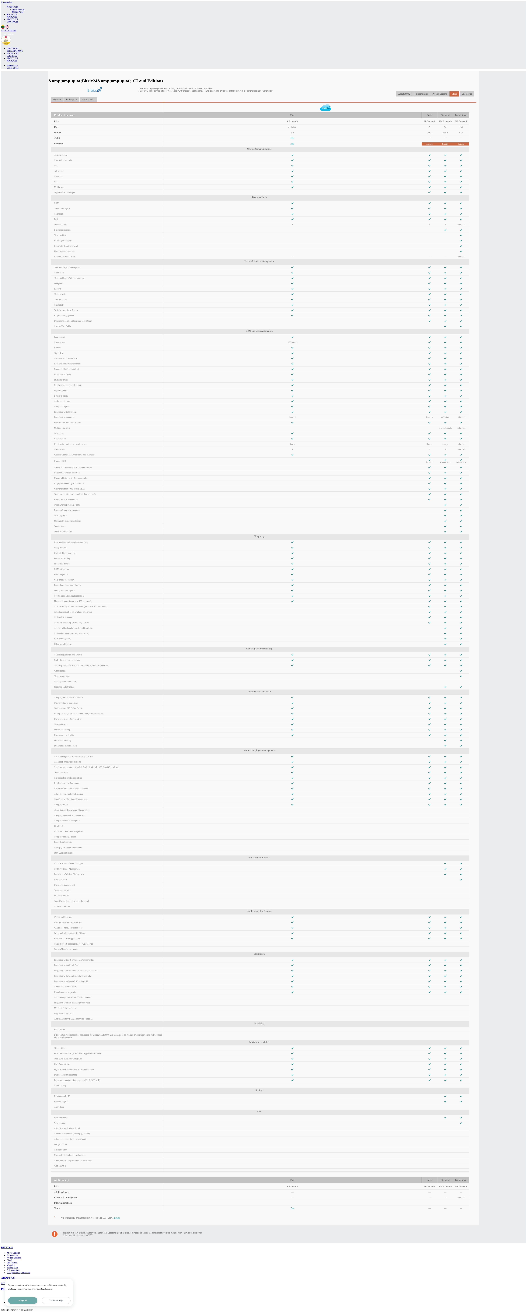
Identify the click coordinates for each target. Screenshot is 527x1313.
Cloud (454, 94)
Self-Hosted (467, 94)
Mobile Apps (17, 12)
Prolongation (71, 99)
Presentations (422, 94)
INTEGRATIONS (15, 51)
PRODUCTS (12, 7)
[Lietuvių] (3, 28)
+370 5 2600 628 (8, 30)
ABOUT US (12, 19)
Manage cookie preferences (18, 1272)
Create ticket (6, 2)
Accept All (22, 1300)
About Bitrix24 (404, 94)
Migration (57, 99)
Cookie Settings (56, 1300)
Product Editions (439, 94)
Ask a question (88, 99)
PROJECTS (12, 17)
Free (292, 138)
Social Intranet (18, 9)
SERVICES (12, 14)
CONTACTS (12, 22)
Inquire (429, 144)
